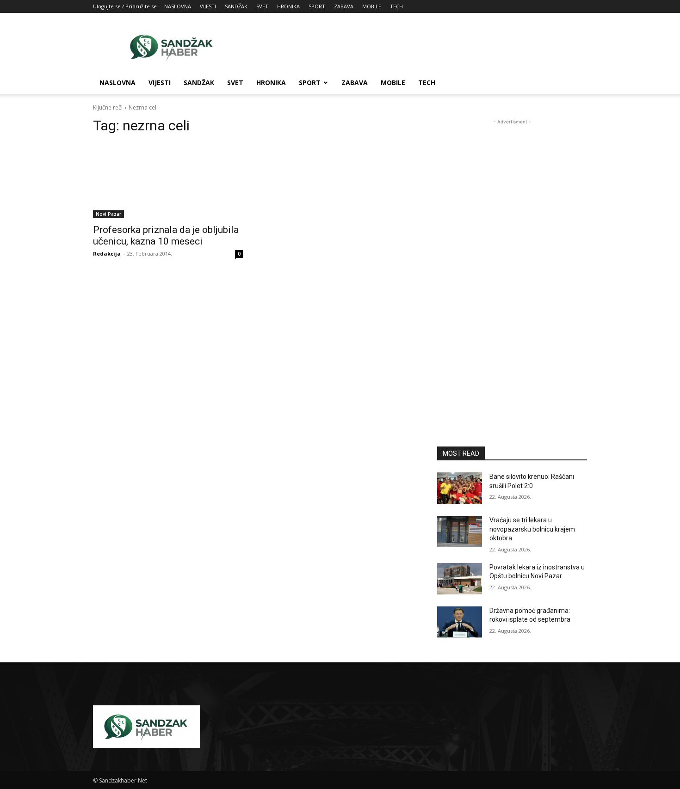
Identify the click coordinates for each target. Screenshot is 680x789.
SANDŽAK (236, 6)
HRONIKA (288, 6)
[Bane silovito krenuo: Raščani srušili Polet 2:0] (459, 488)
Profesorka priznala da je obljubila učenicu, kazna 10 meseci (166, 235)
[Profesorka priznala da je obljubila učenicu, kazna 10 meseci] (168, 180)
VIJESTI (208, 6)
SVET (262, 6)
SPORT (317, 6)
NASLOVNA (177, 6)
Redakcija (107, 253)
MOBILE (371, 6)
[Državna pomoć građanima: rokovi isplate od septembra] (459, 622)
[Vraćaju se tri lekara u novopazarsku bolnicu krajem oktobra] (459, 531)
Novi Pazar (108, 214)
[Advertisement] (418, 46)
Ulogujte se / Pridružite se (125, 6)
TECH (396, 6)
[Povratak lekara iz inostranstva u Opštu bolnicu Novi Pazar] (459, 578)
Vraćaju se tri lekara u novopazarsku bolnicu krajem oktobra (532, 529)
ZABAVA (343, 6)
